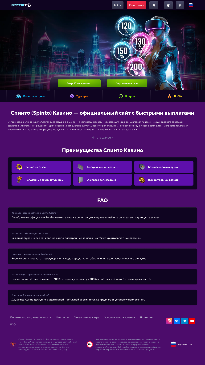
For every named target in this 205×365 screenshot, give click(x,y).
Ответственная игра (86, 317)
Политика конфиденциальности (30, 317)
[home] (21, 5)
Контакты (62, 317)
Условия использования (119, 317)
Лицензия (146, 317)
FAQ (13, 324)
